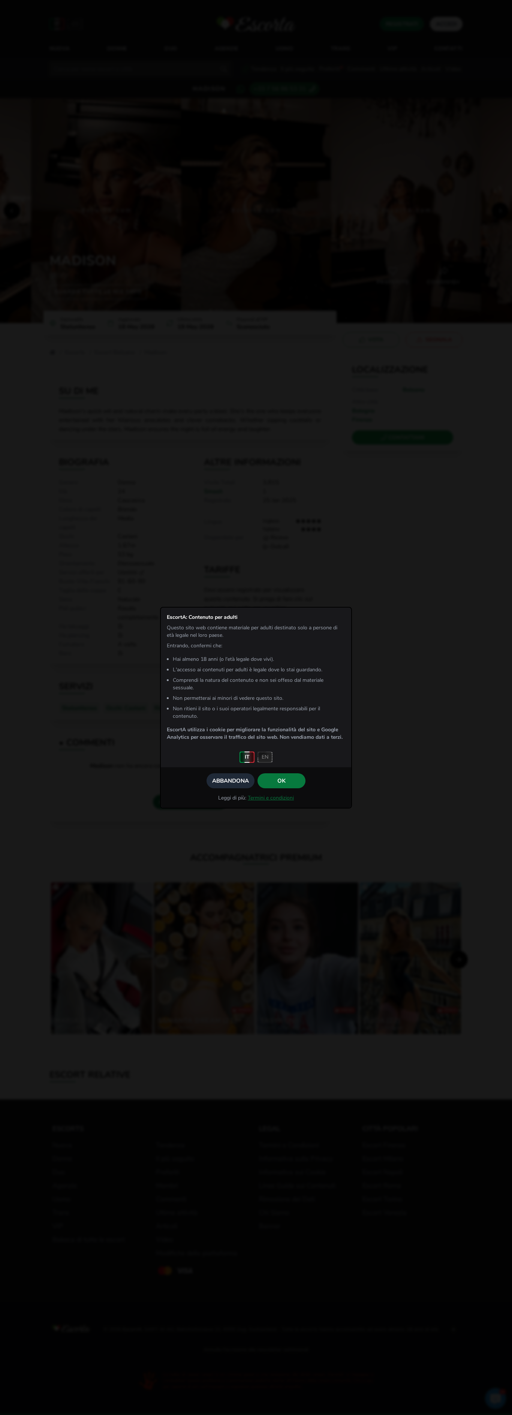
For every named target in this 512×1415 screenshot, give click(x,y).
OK (281, 781)
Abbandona (230, 781)
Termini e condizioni (271, 797)
